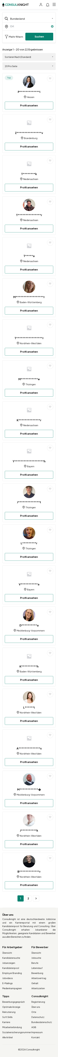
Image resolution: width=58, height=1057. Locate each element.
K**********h (29, 666)
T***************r (29, 215)
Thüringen (31, 384)
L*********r (29, 543)
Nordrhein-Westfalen (30, 343)
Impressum (37, 1032)
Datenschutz (37, 1017)
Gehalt (34, 983)
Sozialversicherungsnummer (16, 1032)
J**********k (29, 830)
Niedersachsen (30, 179)
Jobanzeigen (8, 962)
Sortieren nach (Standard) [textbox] (18, 57)
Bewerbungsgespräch (13, 1001)
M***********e (29, 379)
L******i (29, 707)
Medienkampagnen (12, 988)
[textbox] (27, 18)
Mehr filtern (15, 36)
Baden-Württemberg (31, 302)
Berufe (34, 962)
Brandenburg (30, 138)
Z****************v (29, 133)
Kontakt (35, 1037)
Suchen (39, 36)
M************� (29, 789)
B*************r (29, 871)
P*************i (29, 92)
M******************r (29, 297)
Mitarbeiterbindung (12, 1027)
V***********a (29, 584)
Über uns (35, 1006)
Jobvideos (7, 978)
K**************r (29, 420)
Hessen (30, 97)
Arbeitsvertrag (38, 978)
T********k (29, 174)
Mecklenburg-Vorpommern (31, 630)
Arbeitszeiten (38, 988)
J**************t (29, 502)
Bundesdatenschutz (41, 1022)
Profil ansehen (29, 105)
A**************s (29, 748)
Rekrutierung (8, 1012)
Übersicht (7, 952)
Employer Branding (12, 973)
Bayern (30, 466)
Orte (33, 1012)
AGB (33, 1027)
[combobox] (29, 18)
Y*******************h (29, 461)
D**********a (29, 625)
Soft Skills (7, 1017)
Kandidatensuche (11, 957)
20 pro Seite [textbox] (11, 66)
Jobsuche (36, 957)
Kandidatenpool (10, 968)
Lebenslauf (37, 968)
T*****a (29, 256)
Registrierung (38, 1001)
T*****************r (29, 338)
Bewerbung (37, 973)
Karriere (6, 1022)
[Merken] (50, 79)
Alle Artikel (7, 1037)
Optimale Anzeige (11, 1006)
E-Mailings (7, 983)
